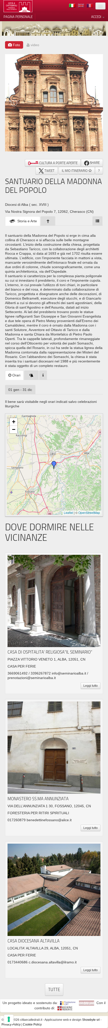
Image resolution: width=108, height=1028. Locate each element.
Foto (16, 45)
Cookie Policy (32, 1024)
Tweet (49, 170)
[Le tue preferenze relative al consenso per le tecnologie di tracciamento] (9, 1019)
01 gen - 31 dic (20, 390)
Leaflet (68, 512)
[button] (54, 465)
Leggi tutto (90, 685)
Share (94, 162)
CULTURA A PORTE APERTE (58, 163)
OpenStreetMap (89, 512)
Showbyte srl (91, 1020)
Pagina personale (18, 16)
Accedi (96, 16)
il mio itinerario (75, 170)
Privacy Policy (11, 1024)
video (34, 45)
